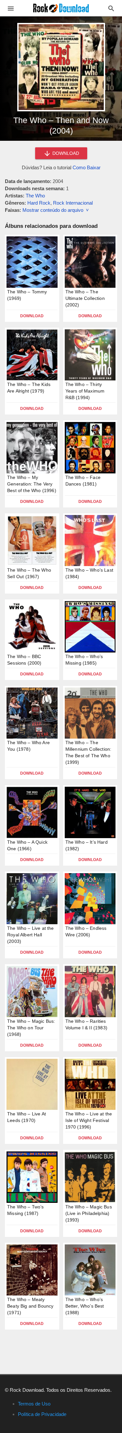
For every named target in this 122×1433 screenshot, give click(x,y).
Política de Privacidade (42, 1414)
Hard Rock (38, 203)
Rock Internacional (73, 203)
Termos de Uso (34, 1403)
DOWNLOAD (65, 153)
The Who (35, 195)
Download (32, 316)
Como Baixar (87, 167)
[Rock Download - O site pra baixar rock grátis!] (61, 7)
